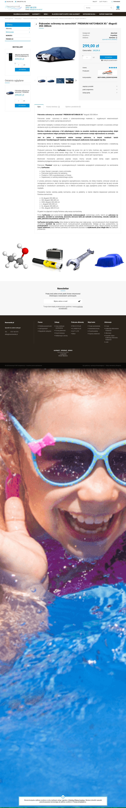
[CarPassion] (107, 72)
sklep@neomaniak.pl (36, 9)
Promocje (9, 39)
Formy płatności (60, 330)
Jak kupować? (43, 328)
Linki (106, 342)
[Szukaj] (111, 8)
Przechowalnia (93, 331)
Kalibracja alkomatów (63, 352)
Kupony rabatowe (94, 333)
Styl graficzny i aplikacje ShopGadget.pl (93, 365)
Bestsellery (18, 47)
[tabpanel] (78, 171)
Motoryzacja (10, 32)
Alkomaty (9, 28)
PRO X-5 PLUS (76, 326)
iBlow (74, 333)
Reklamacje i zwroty (62, 335)
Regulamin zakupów (45, 331)
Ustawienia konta (94, 328)
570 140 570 (31, 7)
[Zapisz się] (79, 301)
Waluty (95, 1)
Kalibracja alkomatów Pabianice (112, 329)
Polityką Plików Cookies (77, 800)
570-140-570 (11, 332)
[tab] (39, 106)
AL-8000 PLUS (76, 328)
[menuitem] (21, 14)
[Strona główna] (13, 7)
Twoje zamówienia (94, 326)
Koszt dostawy (60, 333)
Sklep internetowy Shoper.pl (113, 365)
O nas (107, 326)
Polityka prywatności (45, 326)
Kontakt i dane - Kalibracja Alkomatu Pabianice (111, 337)
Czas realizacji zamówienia (60, 327)
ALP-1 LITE (75, 331)
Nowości (9, 35)
